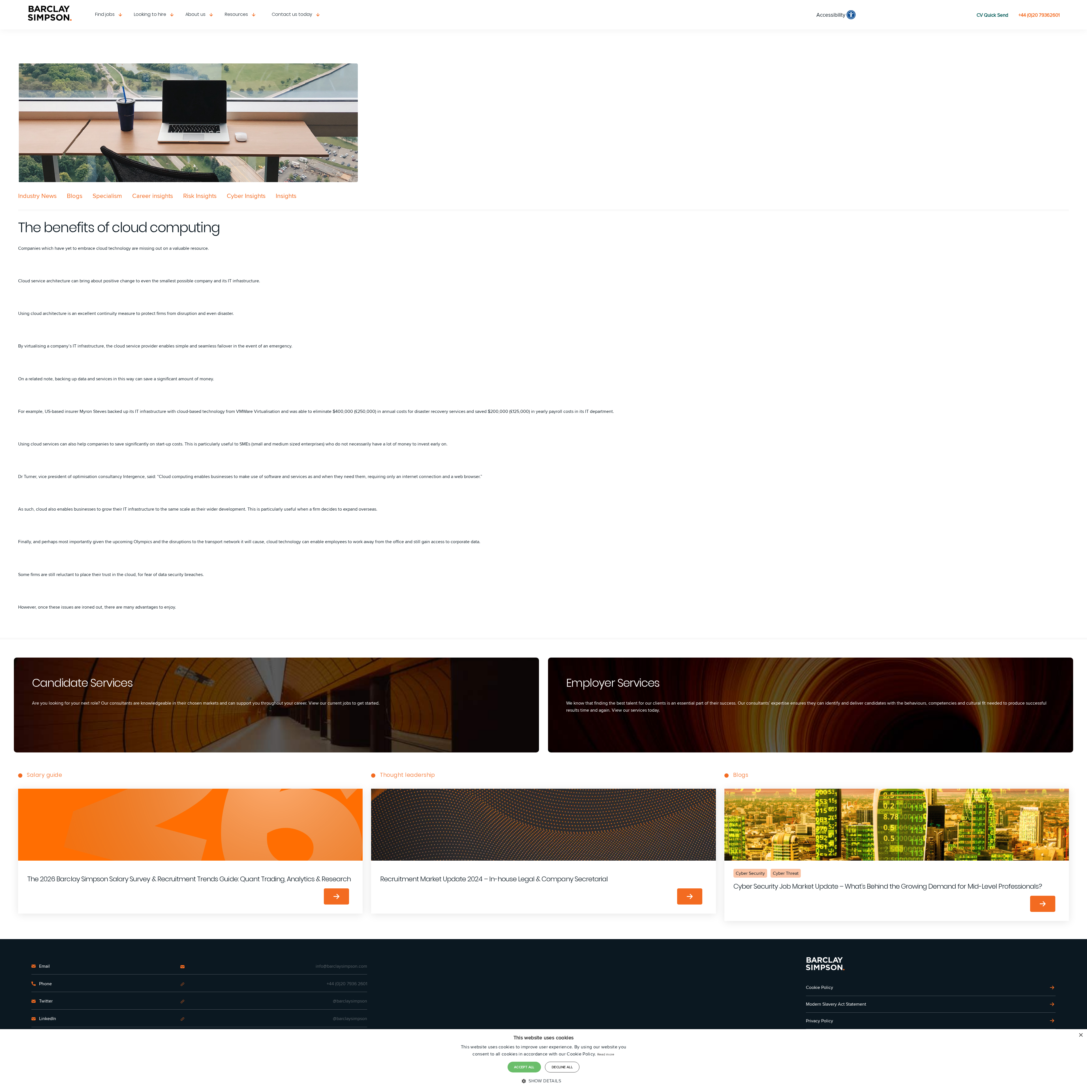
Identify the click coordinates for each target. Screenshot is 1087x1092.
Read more (606, 1054)
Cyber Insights (246, 195)
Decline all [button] (562, 1067)
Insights (286, 195)
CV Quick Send (992, 15)
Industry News (37, 195)
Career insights (152, 195)
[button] (543, 1081)
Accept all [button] (524, 1067)
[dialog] (543, 1060)
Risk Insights (200, 195)
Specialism (107, 195)
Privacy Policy (819, 1021)
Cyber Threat (786, 873)
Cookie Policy (819, 987)
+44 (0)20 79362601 (1039, 15)
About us (195, 14)
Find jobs (105, 14)
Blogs (74, 195)
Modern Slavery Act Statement (836, 1004)
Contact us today (292, 14)
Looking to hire (150, 14)
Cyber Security (750, 873)
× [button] (1081, 1035)
